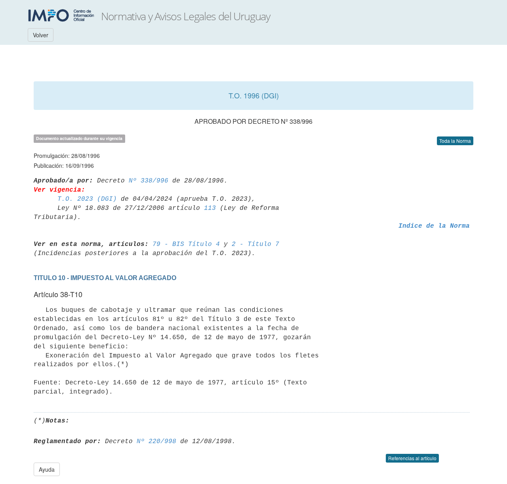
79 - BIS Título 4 (186, 244)
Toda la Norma (455, 140)
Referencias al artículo (412, 458)
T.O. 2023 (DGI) (87, 199)
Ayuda (47, 469)
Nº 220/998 (156, 441)
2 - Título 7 (255, 244)
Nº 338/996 (148, 180)
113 (210, 208)
